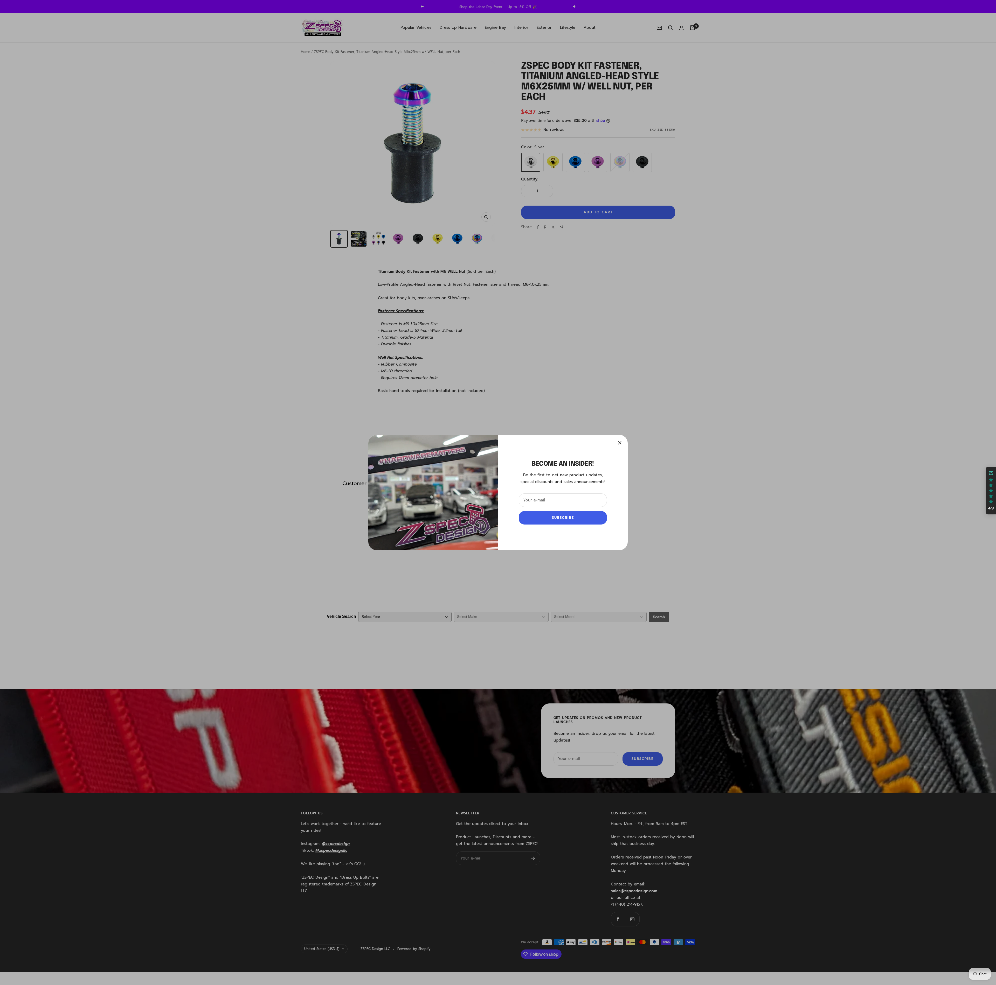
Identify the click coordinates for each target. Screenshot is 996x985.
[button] (991, 490)
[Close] (619, 443)
